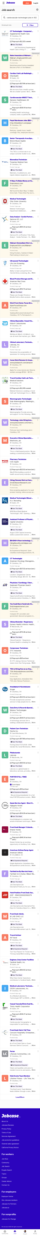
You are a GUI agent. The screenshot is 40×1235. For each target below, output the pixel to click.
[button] (3, 3)
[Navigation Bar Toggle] (3, 3)
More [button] (33, 49)
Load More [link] (20, 1097)
